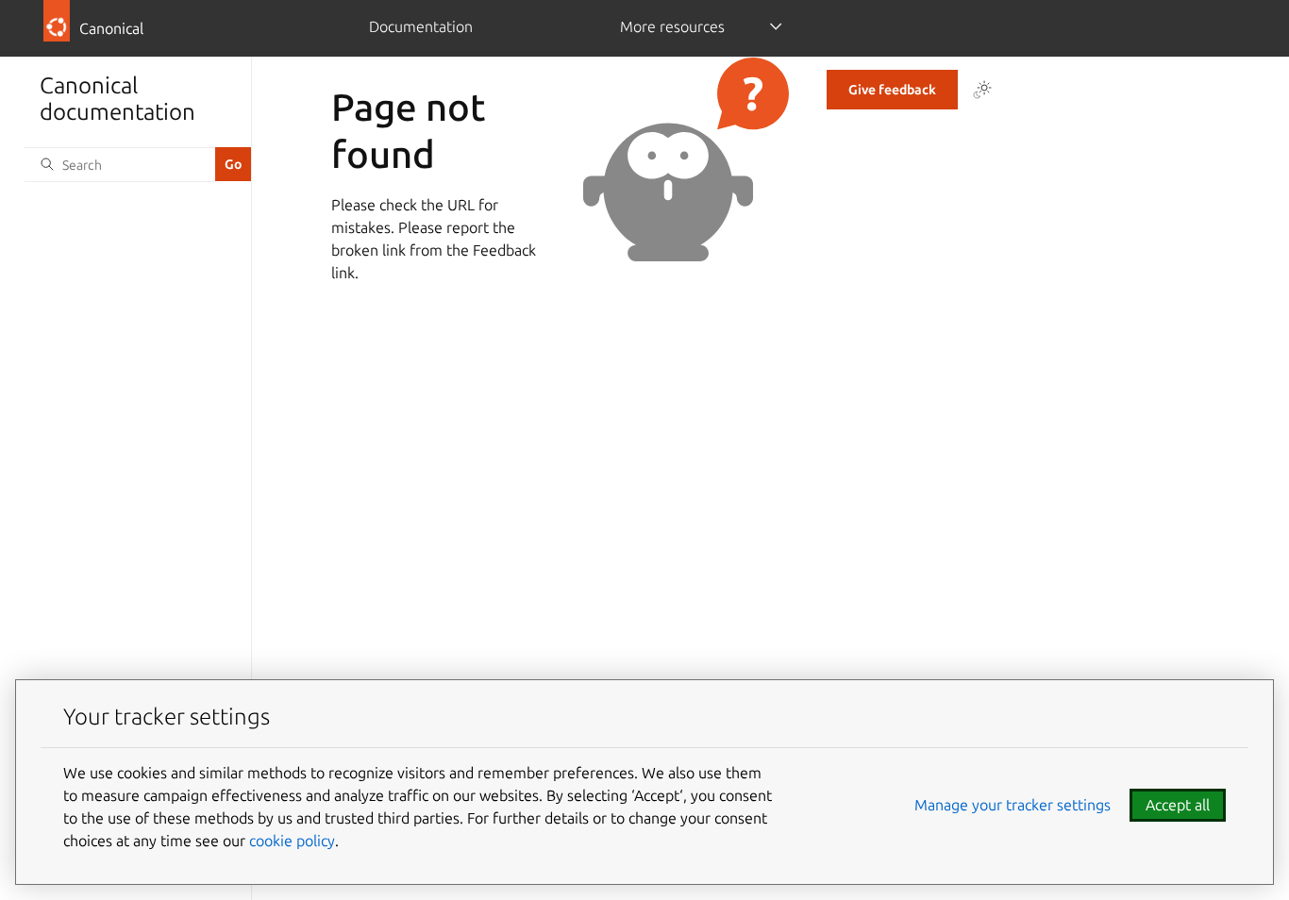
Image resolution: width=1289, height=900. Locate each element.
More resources (672, 26)
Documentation (421, 26)
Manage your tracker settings (1012, 804)
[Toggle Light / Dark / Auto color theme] (982, 89)
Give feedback (892, 89)
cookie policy (292, 840)
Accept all (1178, 804)
